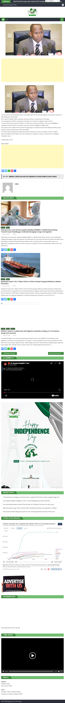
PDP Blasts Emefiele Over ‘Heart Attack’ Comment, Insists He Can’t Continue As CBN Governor (10, 353)
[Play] (3, 671)
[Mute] (59, 671)
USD (11, 628)
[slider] (31, 671)
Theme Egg (18, 701)
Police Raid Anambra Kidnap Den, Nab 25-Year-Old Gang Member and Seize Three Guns (29, 512)
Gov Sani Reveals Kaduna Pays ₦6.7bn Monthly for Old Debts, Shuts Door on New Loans (28, 504)
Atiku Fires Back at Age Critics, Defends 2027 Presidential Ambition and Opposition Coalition (30, 508)
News (8, 227)
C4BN (14, 234)
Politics (13, 329)
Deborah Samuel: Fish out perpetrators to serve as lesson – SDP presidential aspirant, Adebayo (56, 353)
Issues (3, 279)
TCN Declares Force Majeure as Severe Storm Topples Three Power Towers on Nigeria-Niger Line (31, 497)
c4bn (17, 184)
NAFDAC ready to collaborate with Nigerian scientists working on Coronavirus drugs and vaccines (30, 332)
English (51, 1)
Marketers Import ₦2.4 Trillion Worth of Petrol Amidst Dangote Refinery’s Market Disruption (31, 283)
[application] (32, 655)
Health (3, 227)
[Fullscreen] (61, 671)
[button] (32, 655)
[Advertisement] (32, 70)
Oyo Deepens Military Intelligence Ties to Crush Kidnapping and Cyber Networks (26, 501)
